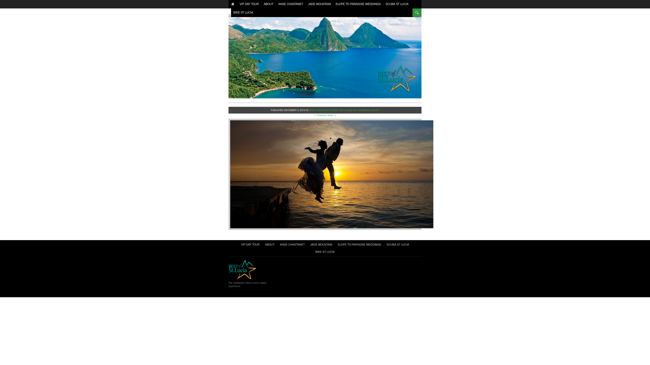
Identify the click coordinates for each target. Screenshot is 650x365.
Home (233, 4)
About (268, 4)
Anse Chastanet (290, 4)
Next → (332, 115)
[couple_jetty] (331, 174)
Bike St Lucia (243, 12)
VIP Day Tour (249, 4)
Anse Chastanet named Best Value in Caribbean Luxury (344, 110)
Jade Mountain (319, 4)
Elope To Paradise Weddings (358, 4)
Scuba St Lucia (397, 4)
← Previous (320, 115)
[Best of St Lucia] (325, 55)
